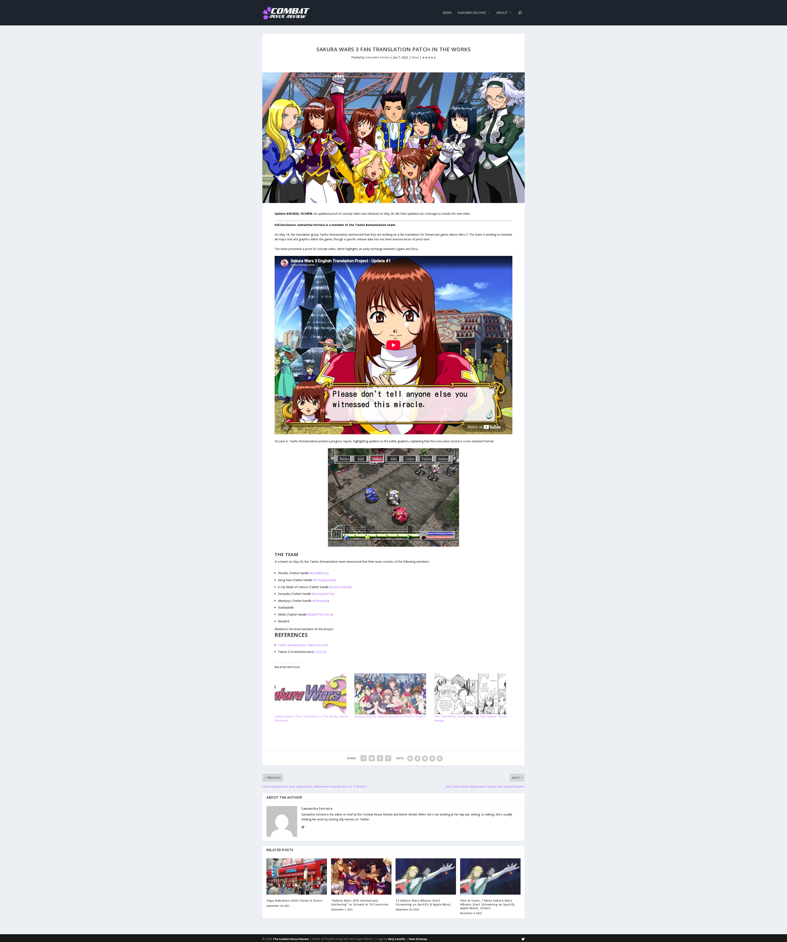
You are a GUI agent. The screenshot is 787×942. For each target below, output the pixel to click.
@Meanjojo (320, 601)
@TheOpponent (323, 580)
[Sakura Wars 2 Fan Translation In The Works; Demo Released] (312, 693)
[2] (320, 652)
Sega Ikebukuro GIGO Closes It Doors (294, 900)
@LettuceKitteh (340, 587)
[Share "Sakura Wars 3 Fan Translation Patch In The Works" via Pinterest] (388, 758)
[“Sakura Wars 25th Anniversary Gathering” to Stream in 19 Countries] (361, 876)
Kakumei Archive (472, 13)
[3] (325, 652)
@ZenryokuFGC (322, 594)
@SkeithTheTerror (319, 614)
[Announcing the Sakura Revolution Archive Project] (392, 693)
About (502, 13)
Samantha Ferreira (377, 57)
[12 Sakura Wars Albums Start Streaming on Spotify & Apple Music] (426, 876)
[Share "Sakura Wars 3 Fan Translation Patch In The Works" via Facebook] (363, 758)
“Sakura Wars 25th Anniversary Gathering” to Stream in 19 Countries (359, 902)
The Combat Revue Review (291, 939)
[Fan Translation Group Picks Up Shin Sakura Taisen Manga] (472, 693)
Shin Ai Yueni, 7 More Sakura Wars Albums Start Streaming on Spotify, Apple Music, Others (487, 904)
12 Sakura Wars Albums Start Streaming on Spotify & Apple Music (423, 902)
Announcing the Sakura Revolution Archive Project (390, 716)
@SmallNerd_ (318, 573)
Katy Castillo (396, 939)
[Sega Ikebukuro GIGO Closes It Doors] (296, 876)
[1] (316, 652)
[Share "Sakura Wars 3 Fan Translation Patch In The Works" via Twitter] (372, 758)
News (447, 13)
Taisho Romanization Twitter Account (303, 645)
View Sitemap (418, 939)
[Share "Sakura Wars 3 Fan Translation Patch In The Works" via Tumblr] (380, 758)
